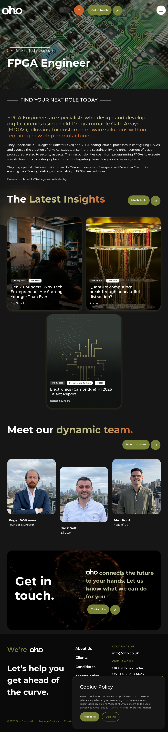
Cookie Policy (118, 707)
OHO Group (12, 10)
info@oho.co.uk (125, 653)
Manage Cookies (49, 721)
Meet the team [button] (136, 444)
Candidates (85, 667)
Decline (110, 716)
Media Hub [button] (138, 200)
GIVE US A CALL (123, 661)
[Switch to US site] (67, 10)
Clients (81, 657)
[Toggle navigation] (161, 10)
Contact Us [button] (98, 609)
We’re (17, 649)
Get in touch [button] (99, 10)
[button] (79, 10)
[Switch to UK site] (61, 10)
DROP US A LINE (123, 646)
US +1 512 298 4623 (128, 674)
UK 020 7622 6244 (127, 668)
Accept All (90, 716)
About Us (83, 648)
